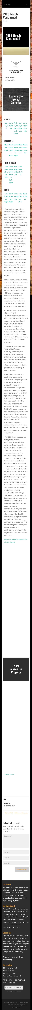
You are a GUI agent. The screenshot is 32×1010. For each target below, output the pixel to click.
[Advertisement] (16, 570)
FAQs (14, 946)
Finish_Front (25, 196)
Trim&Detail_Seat (20, 171)
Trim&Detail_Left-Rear (6, 172)
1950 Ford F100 (8, 813)
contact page (8, 960)
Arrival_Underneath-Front (16, 128)
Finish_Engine (16, 196)
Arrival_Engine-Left (20, 127)
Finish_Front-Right (6, 198)
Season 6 (5, 21)
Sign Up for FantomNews (14, 988)
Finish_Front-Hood (20, 198)
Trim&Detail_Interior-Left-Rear (11, 175)
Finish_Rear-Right (11, 198)
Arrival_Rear (11, 125)
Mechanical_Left (6, 147)
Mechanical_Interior (25, 149)
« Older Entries (9, 775)
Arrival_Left (6, 125)
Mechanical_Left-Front (11, 150)
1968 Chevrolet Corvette (21, 813)
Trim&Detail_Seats (16, 171)
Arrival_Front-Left (25, 127)
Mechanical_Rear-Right (16, 150)
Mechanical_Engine (20, 149)
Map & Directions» (9, 983)
